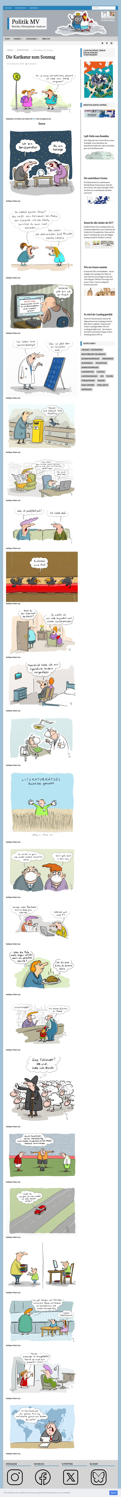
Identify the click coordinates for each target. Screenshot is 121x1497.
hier (33, 119)
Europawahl (87, 363)
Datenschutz (20, 8)
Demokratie (107, 359)
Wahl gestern (88, 385)
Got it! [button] (113, 1493)
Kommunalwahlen (90, 367)
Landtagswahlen (89, 376)
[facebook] (107, 43)
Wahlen (101, 380)
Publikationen (88, 380)
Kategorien (31, 39)
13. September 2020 (16, 64)
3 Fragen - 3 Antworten (92, 350)
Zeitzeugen (87, 389)
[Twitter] (102, 43)
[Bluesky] (116, 43)
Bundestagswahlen (90, 359)
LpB (101, 376)
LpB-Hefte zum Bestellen (96, 136)
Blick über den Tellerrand (93, 354)
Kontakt (8, 8)
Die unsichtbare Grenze (95, 178)
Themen (17, 39)
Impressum (33, 8)
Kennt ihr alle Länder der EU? (98, 222)
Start (7, 39)
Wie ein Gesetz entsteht (95, 267)
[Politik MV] (60, 35)
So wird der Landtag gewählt (98, 314)
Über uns (46, 39)
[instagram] (111, 43)
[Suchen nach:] (104, 8)
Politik (109, 376)
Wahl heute (102, 385)
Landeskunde (88, 372)
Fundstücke (32, 64)
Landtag (101, 372)
